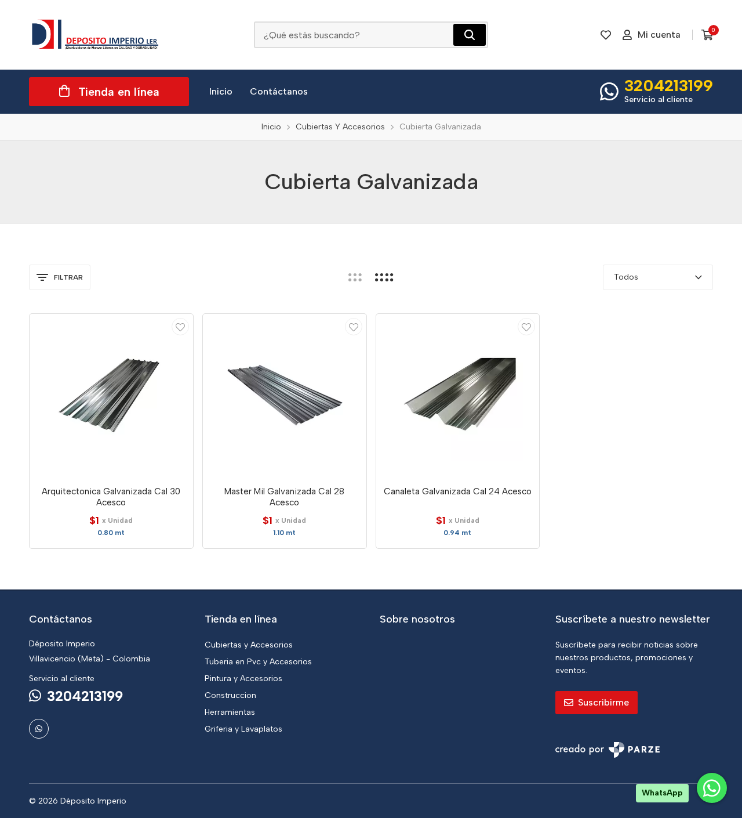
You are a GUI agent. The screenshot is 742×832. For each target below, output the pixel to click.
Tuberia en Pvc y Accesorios (258, 662)
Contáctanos (279, 91)
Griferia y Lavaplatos (243, 729)
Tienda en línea (118, 92)
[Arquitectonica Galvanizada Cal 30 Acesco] (111, 396)
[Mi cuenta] (180, 326)
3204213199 (668, 85)
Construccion (230, 695)
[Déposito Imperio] (95, 35)
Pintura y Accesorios (243, 678)
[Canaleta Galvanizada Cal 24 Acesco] (458, 396)
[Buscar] (469, 35)
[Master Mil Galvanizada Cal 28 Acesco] (284, 396)
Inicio (220, 91)
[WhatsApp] (39, 729)
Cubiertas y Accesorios (249, 645)
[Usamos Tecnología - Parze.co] (607, 750)
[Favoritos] (606, 35)
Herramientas (230, 712)
